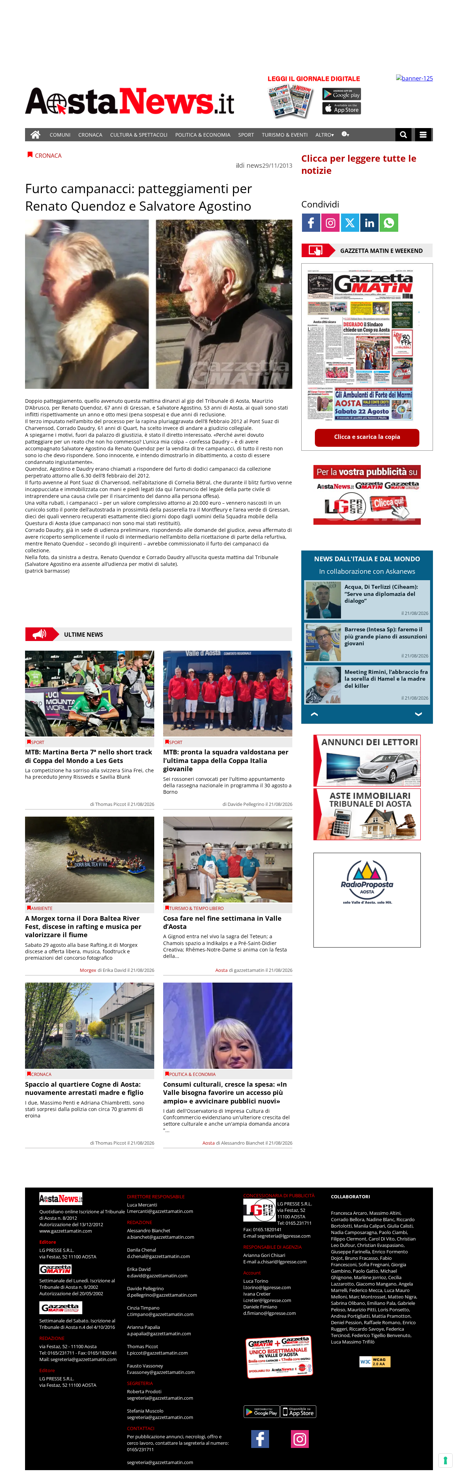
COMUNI (60, 134)
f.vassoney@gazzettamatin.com (161, 1372)
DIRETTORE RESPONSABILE (156, 1196)
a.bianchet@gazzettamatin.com (160, 1237)
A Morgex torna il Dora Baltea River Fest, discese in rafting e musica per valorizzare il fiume (83, 926)
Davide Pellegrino (246, 804)
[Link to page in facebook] (311, 223)
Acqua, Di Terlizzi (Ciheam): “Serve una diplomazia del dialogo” (381, 593)
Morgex (88, 970)
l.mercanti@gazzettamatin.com (160, 1211)
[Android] (341, 94)
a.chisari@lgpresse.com (282, 1261)
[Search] (403, 134)
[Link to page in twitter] (350, 223)
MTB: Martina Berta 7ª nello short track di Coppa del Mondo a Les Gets (88, 756)
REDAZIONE (51, 1338)
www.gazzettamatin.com (65, 1231)
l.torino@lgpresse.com (267, 1287)
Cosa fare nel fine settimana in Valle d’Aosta (222, 922)
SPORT (246, 134)
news (254, 165)
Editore (47, 1242)
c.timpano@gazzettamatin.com (160, 1314)
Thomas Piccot (110, 804)
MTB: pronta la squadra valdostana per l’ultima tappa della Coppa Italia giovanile (225, 760)
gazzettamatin (249, 970)
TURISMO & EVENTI (285, 134)
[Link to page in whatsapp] (389, 223)
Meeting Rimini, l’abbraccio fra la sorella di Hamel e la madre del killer (386, 678)
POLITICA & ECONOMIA (202, 134)
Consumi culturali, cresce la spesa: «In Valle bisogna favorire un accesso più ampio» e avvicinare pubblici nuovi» (225, 1092)
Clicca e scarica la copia (367, 437)
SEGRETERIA (140, 1383)
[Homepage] (35, 134)
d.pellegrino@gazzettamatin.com (162, 1295)
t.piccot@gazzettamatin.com (157, 1353)
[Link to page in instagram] (330, 223)
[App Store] (342, 108)
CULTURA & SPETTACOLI (138, 134)
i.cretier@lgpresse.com (267, 1300)
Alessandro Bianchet (242, 1143)
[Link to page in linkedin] (369, 223)
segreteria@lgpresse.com (284, 1236)
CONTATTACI (141, 1428)
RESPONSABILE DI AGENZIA (272, 1247)
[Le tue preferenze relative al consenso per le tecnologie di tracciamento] (445, 1460)
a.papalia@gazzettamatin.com (159, 1333)
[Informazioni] (345, 134)
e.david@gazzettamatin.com (157, 1275)
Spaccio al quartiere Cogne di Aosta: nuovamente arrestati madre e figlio (84, 1088)
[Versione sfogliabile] (292, 96)
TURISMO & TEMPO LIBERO (196, 908)
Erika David (114, 970)
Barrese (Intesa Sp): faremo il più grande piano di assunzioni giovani (386, 636)
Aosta (221, 970)
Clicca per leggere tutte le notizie (358, 164)
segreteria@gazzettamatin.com (83, 1359)
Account (252, 1272)
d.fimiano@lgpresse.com (269, 1313)
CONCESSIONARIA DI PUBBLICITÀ (279, 1195)
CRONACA (90, 134)
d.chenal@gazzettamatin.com (158, 1256)
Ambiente (42, 908)
